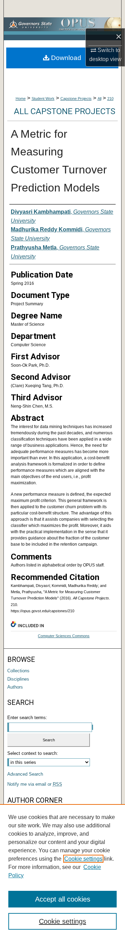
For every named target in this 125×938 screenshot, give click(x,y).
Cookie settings (83, 859)
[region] (62, 871)
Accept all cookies (62, 899)
